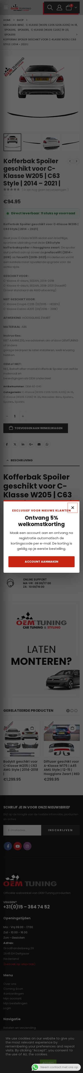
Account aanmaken (41, 562)
